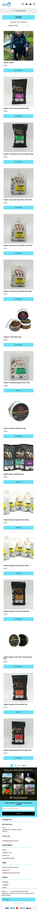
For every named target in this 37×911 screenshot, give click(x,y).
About (4, 850)
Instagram (5, 885)
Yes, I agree (6, 899)
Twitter (4, 888)
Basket (26, 4)
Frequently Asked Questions (11, 873)
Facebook (5, 882)
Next (23, 766)
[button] (18, 10)
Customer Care (7, 853)
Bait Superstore (6, 4)
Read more (18, 390)
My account (30, 4)
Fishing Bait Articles (8, 858)
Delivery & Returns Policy (10, 867)
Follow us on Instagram (20, 798)
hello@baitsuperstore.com (10, 841)
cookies (8, 891)
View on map (6, 836)
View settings (18, 903)
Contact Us (5, 855)
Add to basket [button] (18, 70)
